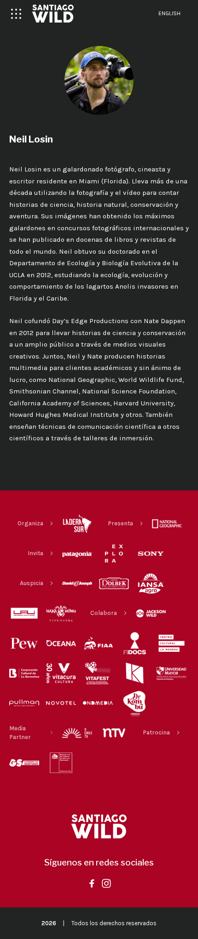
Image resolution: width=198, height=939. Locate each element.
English (169, 13)
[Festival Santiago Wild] (53, 14)
